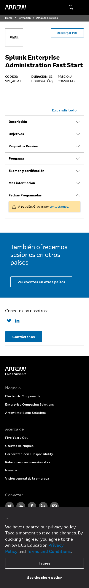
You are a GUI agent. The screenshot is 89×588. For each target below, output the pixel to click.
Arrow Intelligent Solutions (25, 413)
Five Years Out (16, 437)
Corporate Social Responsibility (29, 454)
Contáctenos (23, 336)
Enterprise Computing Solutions (29, 404)
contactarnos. (59, 206)
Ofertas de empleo (19, 446)
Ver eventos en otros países (41, 281)
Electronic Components (23, 396)
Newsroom (13, 470)
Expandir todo (64, 110)
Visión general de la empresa (27, 478)
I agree (45, 563)
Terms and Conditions (49, 551)
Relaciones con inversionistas (27, 462)
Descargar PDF (67, 33)
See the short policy (44, 577)
